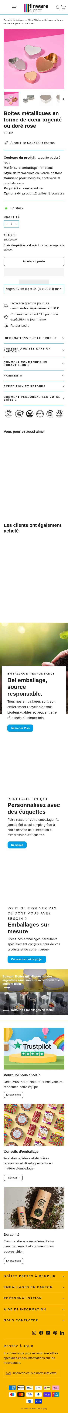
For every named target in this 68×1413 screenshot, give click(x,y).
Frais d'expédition (15, 245)
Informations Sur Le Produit (30, 338)
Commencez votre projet (26, 959)
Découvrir (13, 1177)
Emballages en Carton (28, 1287)
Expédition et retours (25, 386)
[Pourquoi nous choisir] (34, 1049)
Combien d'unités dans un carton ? (27, 350)
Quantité (12, 217)
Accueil (7, 20)
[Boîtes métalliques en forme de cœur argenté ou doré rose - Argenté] (6, 495)
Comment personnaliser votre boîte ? (32, 398)
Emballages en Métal (23, 20)
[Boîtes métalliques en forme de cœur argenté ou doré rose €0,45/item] (14, 465)
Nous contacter (21, 1320)
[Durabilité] (34, 1208)
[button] (34, 272)
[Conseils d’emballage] (34, 1125)
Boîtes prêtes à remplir (30, 1276)
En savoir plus (13, 1094)
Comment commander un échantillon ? (25, 364)
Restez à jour (19, 1346)
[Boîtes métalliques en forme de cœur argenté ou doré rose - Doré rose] (10, 495)
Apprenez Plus (20, 727)
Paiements (13, 375)
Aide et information (25, 1309)
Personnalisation (23, 1298)
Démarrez (17, 844)
